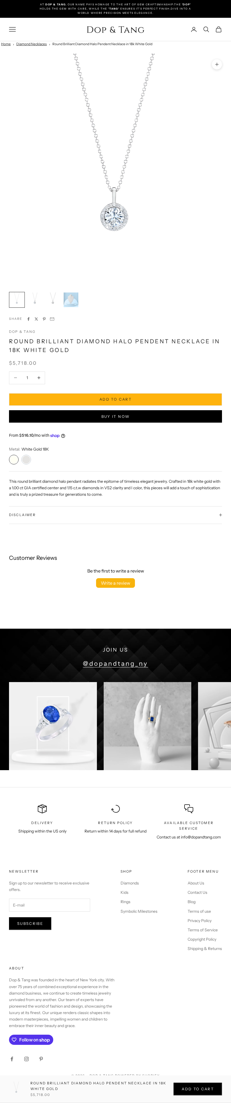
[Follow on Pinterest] (41, 1059)
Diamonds (130, 883)
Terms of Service (203, 929)
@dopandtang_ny (115, 663)
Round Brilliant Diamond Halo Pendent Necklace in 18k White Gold (102, 44)
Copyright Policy (202, 939)
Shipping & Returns (205, 948)
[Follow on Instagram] (26, 1059)
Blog (192, 901)
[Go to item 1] (17, 300)
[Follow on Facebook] (12, 1059)
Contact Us (197, 892)
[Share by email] (52, 319)
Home (6, 44)
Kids (124, 892)
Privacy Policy (200, 920)
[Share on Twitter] (36, 319)
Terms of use (199, 911)
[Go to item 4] (71, 300)
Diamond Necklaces (31, 44)
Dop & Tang (22, 331)
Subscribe (30, 923)
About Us (196, 883)
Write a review (115, 583)
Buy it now (115, 416)
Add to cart (115, 399)
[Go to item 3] (53, 300)
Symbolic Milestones (139, 911)
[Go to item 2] (35, 300)
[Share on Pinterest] (44, 319)
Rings (125, 901)
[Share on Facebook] (28, 319)
